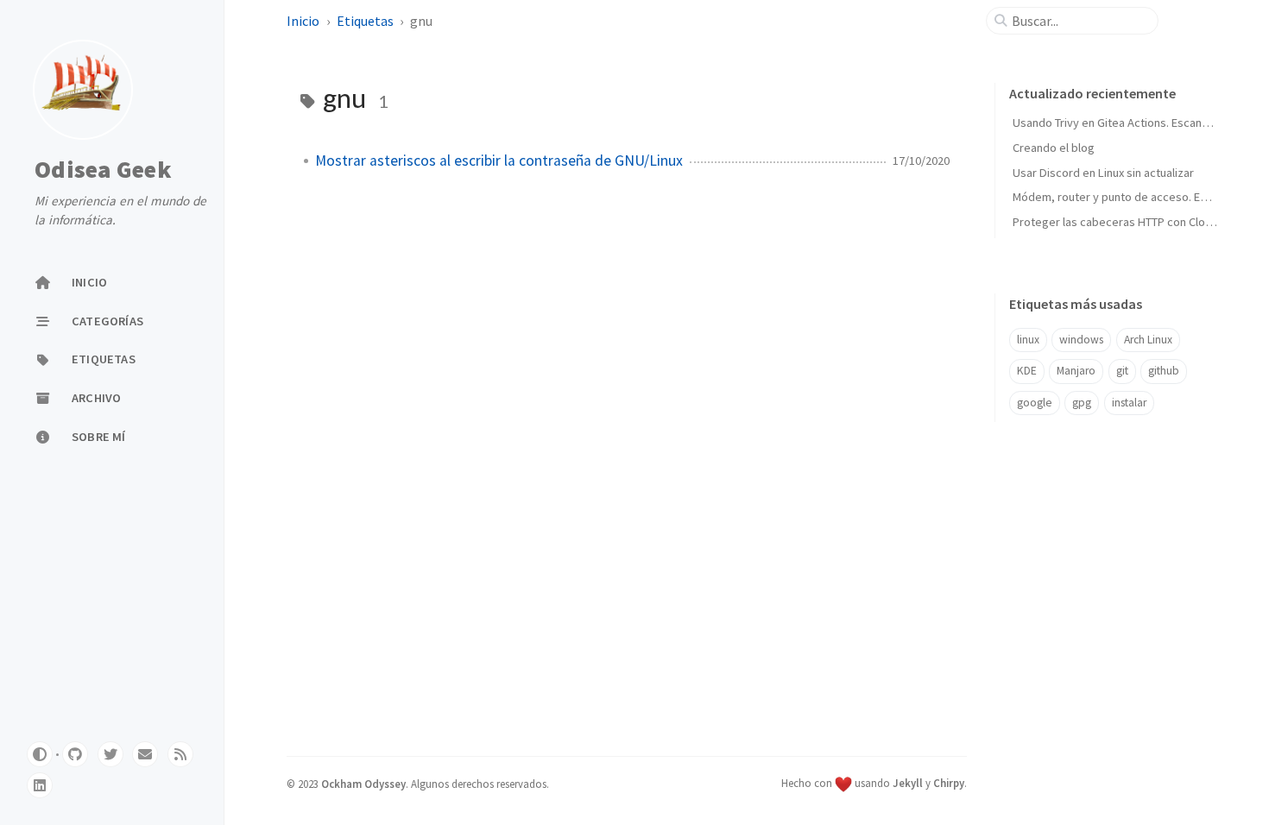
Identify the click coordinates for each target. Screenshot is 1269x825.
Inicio (304, 20)
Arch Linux (1148, 339)
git (1122, 370)
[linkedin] (40, 785)
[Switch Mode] (40, 754)
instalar (1129, 402)
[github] (75, 754)
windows (1081, 339)
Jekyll (908, 783)
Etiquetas (366, 20)
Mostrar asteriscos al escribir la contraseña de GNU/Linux (499, 160)
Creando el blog (1054, 147)
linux (1028, 339)
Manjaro (1076, 370)
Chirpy (948, 783)
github (1163, 370)
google (1034, 402)
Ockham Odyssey (363, 783)
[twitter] (110, 754)
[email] (145, 754)
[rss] (180, 754)
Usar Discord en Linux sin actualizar (1103, 172)
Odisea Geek (103, 169)
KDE (1027, 370)
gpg (1081, 402)
